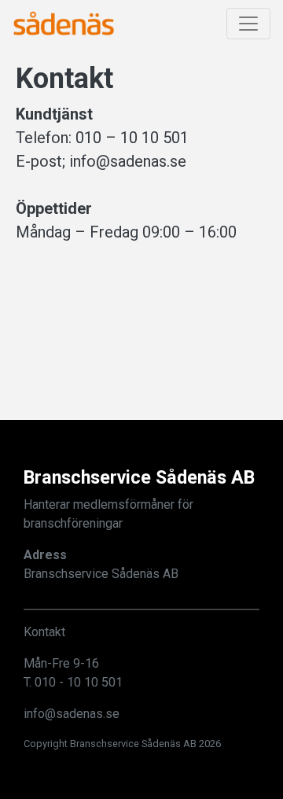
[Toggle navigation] (248, 23)
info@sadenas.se (71, 713)
